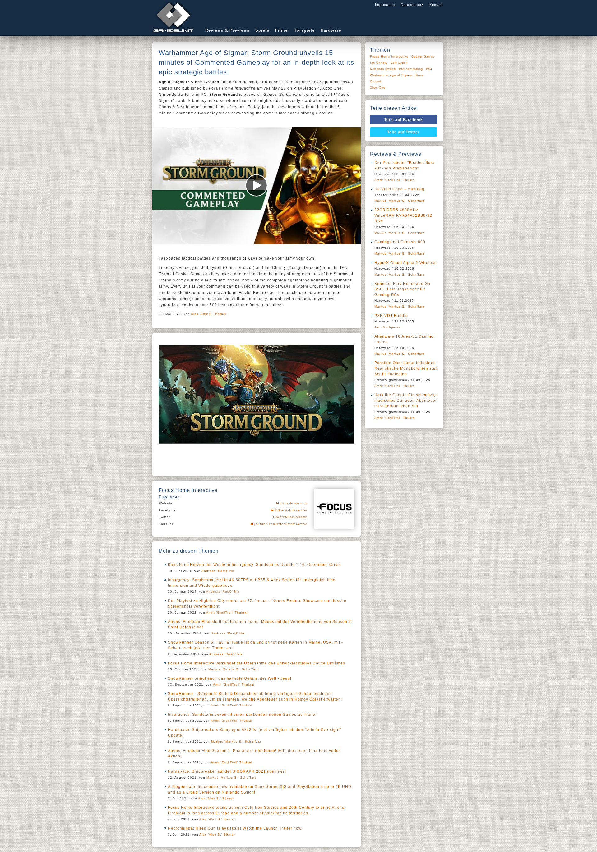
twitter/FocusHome (292, 517)
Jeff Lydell (399, 62)
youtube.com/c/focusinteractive (281, 524)
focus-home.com (294, 503)
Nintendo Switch (383, 69)
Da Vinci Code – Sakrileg (399, 189)
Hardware (331, 30)
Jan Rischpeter (387, 327)
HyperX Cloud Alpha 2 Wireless (405, 263)
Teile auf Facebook (403, 120)
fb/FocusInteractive (291, 510)
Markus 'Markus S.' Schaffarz (233, 669)
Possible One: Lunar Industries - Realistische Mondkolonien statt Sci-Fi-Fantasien (406, 368)
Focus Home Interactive (389, 56)
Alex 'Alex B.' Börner (209, 314)
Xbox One (377, 87)
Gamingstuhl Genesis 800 (399, 242)
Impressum (385, 5)
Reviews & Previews (227, 30)
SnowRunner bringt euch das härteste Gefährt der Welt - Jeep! (229, 678)
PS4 (429, 69)
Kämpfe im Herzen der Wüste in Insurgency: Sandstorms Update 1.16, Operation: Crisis (254, 565)
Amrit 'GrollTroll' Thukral (227, 612)
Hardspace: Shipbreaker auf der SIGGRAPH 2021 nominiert (227, 771)
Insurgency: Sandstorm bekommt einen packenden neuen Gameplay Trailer (242, 714)
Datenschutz (412, 5)
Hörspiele (304, 30)
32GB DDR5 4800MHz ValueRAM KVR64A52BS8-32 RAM (403, 215)
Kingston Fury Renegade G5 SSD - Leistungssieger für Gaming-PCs (402, 289)
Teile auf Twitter (403, 132)
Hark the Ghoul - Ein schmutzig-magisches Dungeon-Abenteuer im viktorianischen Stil (405, 400)
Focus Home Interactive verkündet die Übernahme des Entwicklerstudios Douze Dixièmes (256, 663)
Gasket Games (423, 56)
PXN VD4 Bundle (391, 315)
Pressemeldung (411, 69)
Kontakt (436, 5)
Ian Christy (379, 62)
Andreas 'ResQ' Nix (218, 570)
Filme (281, 30)
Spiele (262, 30)
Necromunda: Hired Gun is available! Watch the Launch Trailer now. (235, 828)
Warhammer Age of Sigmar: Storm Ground (397, 78)
